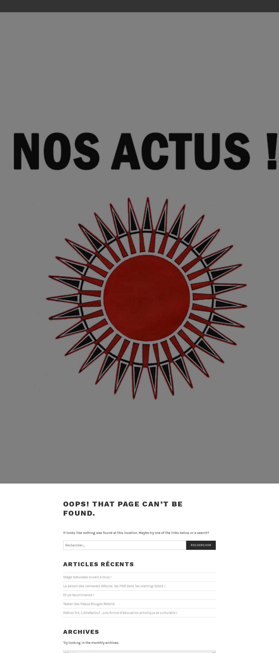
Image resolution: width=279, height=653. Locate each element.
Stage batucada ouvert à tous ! (87, 577)
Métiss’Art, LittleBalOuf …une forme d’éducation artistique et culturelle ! (120, 613)
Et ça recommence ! (78, 595)
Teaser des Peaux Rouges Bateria (89, 604)
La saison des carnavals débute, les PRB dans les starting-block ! (114, 586)
